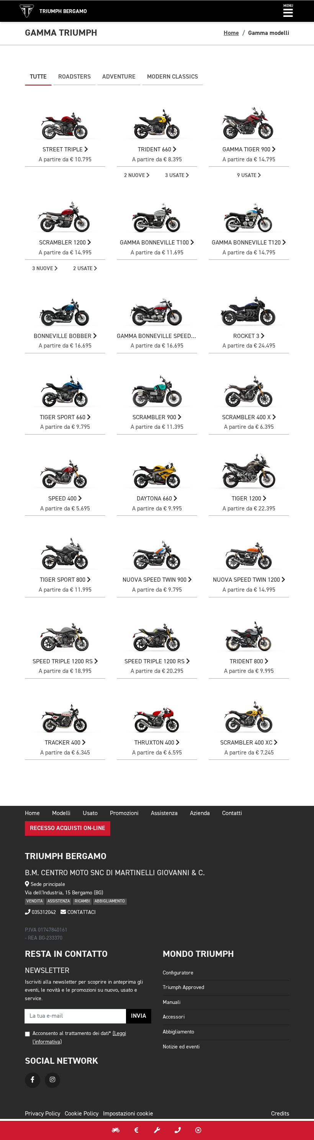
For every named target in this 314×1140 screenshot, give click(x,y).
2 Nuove (135, 175)
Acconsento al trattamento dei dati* (72, 1033)
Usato (90, 813)
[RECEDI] (198, 1130)
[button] (288, 11)
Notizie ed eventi (181, 1047)
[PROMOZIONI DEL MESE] (136, 1130)
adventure (119, 77)
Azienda (200, 813)
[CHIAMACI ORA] (177, 1130)
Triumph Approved (183, 987)
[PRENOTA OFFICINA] (157, 1130)
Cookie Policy (81, 1114)
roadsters (74, 77)
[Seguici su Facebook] (32, 1080)
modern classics (172, 77)
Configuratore (178, 973)
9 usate (247, 175)
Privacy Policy (42, 1114)
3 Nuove (43, 268)
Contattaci (81, 912)
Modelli (61, 813)
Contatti (232, 813)
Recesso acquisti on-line (67, 828)
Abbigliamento (178, 1032)
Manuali (171, 1002)
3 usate (175, 175)
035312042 (43, 912)
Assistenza (164, 813)
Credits (280, 1114)
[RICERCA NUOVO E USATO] (115, 1130)
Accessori (174, 1017)
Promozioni (124, 813)
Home (231, 33)
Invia (138, 1016)
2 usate (83, 268)
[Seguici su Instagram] (52, 1080)
